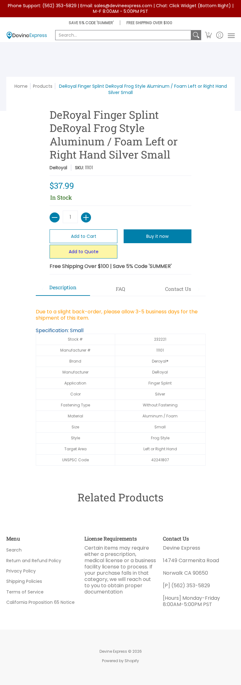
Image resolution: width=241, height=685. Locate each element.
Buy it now (157, 236)
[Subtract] (55, 217)
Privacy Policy (21, 571)
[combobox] (123, 35)
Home (21, 86)
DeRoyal (58, 168)
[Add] (86, 217)
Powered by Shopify (120, 660)
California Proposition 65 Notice (40, 602)
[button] (208, 35)
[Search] (196, 35)
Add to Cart (83, 236)
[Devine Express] (26, 35)
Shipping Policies (24, 581)
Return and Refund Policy (33, 560)
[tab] (63, 289)
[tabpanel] (121, 384)
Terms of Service (25, 592)
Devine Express (113, 651)
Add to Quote (84, 251)
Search (14, 550)
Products (42, 86)
